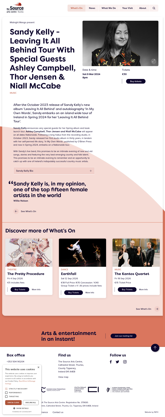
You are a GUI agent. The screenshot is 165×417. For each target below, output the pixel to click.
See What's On (28, 211)
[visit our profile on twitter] (117, 361)
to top (155, 348)
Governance (41, 412)
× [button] (38, 367)
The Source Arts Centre (15, 8)
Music (13, 93)
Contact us (58, 412)
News (92, 8)
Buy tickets (135, 81)
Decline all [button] (31, 402)
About (142, 8)
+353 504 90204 (15, 361)
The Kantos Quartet (132, 274)
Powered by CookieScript (22, 412)
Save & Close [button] (13, 402)
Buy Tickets (20, 289)
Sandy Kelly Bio (24, 170)
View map (63, 377)
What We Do (109, 8)
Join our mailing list (123, 335)
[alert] (22, 389)
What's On (76, 8)
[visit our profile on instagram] (125, 361)
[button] (22, 408)
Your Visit (127, 8)
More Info (36, 289)
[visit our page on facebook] (111, 361)
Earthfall (68, 274)
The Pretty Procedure (25, 274)
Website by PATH (151, 412)
